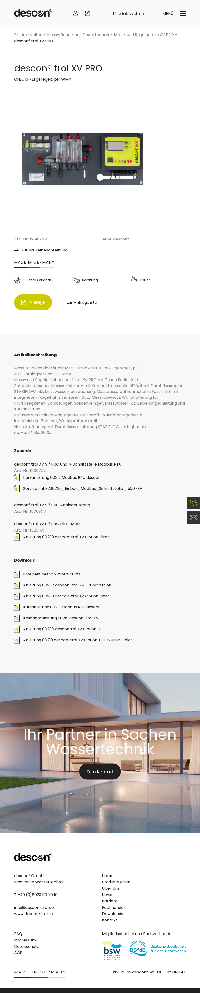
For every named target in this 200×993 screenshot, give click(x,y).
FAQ (18, 934)
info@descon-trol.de (34, 907)
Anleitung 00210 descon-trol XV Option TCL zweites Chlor (77, 640)
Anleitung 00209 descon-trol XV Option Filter (66, 537)
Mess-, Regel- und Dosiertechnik (78, 35)
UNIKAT (179, 972)
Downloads (112, 914)
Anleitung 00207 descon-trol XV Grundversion (67, 585)
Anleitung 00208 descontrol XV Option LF (62, 629)
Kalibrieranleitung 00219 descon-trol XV (61, 618)
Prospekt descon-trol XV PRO (51, 574)
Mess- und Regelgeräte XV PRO (144, 35)
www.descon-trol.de (33, 914)
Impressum (25, 940)
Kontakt (109, 920)
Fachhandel (113, 907)
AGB (18, 953)
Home (107, 875)
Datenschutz (26, 946)
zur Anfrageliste (82, 302)
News (107, 895)
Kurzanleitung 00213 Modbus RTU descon (61, 477)
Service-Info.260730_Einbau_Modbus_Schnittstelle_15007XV (82, 488)
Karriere (110, 901)
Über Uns (111, 888)
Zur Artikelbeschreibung (44, 250)
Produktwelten (128, 13)
